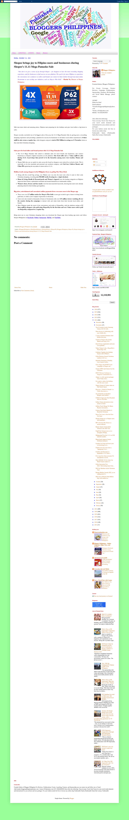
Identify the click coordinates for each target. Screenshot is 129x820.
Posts (96, 162)
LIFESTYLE (22, 53)
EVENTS (31, 53)
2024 (95, 315)
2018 (95, 517)
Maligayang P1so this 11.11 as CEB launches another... (105, 436)
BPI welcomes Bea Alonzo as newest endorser (103, 423)
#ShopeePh (53, 229)
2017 (95, 519)
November (99, 325)
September (99, 484)
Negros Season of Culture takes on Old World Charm (105, 386)
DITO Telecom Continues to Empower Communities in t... (104, 373)
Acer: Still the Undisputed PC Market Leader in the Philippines (108, 666)
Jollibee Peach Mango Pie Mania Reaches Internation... (104, 406)
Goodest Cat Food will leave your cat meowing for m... (105, 444)
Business (45, 53)
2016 (95, 522)
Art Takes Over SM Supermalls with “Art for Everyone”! (107, 763)
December (99, 322)
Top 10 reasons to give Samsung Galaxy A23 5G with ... (104, 328)
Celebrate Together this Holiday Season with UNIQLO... (104, 353)
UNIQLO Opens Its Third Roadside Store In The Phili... (105, 398)
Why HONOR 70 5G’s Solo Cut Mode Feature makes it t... (104, 460)
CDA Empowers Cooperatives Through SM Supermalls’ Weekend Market (108, 733)
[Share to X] (45, 227)
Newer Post (17, 287)
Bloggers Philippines (62, 229)
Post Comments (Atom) (27, 290)
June (97, 492)
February (98, 503)
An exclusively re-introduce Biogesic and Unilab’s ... (103, 394)
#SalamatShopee (46, 229)
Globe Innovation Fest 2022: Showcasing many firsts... (105, 465)
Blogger (72, 798)
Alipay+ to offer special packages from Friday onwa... (105, 377)
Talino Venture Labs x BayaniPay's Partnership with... (105, 348)
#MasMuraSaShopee (36, 229)
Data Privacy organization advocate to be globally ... (105, 344)
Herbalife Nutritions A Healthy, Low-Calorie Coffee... (104, 361)
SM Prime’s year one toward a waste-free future (107, 748)
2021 (95, 509)
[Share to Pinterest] (49, 227)
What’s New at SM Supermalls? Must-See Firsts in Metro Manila (108, 681)
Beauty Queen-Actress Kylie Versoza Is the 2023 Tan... (103, 427)
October (98, 481)
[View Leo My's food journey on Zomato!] (102, 596)
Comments (98, 165)
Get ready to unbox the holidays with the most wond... (104, 382)
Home (14, 53)
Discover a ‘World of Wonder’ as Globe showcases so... (104, 390)
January (98, 505)
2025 (95, 312)
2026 (95, 309)
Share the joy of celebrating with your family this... (104, 332)
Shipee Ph (70, 229)
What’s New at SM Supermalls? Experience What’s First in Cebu (108, 630)
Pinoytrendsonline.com (100, 532)
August (98, 487)
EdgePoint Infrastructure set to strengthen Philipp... (104, 431)
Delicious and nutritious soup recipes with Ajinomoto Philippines (106, 537)
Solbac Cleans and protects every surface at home (104, 402)
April (97, 497)
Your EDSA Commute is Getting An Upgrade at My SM (108, 572)
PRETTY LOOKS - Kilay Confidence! (107, 615)
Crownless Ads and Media (101, 569)
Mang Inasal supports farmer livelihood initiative (103, 440)
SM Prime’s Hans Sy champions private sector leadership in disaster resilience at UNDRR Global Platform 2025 (103, 648)
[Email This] (42, 227)
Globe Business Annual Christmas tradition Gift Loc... (105, 357)
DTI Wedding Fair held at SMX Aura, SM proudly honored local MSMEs (108, 697)
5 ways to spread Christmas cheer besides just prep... (104, 336)
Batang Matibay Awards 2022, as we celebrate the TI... (105, 473)
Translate (105, 63)
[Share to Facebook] (47, 227)
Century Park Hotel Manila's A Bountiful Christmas (104, 411)
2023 (95, 317)
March (98, 500)
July (97, 489)
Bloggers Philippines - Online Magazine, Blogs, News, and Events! (102, 545)
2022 (95, 320)
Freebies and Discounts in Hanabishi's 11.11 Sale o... (103, 452)
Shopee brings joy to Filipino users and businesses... (105, 419)
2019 (95, 514)
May (97, 495)
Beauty (38, 53)
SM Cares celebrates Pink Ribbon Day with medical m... (105, 477)
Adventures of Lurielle (100, 558)
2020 (95, 511)
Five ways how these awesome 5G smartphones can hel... (105, 456)
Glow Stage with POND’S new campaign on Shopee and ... (104, 365)
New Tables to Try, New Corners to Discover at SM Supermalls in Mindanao (107, 585)
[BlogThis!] (43, 227)
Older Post (83, 287)
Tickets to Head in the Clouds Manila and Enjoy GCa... (104, 340)
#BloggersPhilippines (24, 229)
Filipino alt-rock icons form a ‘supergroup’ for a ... (104, 448)
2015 (95, 525)
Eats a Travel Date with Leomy (103, 580)
